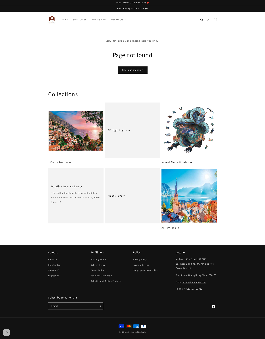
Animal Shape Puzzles (175, 162)
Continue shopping (132, 69)
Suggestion (53, 275)
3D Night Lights (117, 130)
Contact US (53, 270)
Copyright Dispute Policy (145, 270)
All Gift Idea (168, 228)
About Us (52, 259)
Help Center (54, 264)
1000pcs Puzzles (58, 162)
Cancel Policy (97, 270)
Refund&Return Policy (101, 275)
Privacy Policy (139, 259)
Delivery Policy (98, 264)
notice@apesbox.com (194, 282)
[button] (80, 19)
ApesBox (128, 332)
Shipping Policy (98, 259)
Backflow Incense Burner (66, 186)
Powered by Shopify (138, 332)
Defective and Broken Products (106, 281)
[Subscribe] (99, 306)
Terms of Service (141, 264)
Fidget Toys (115, 195)
